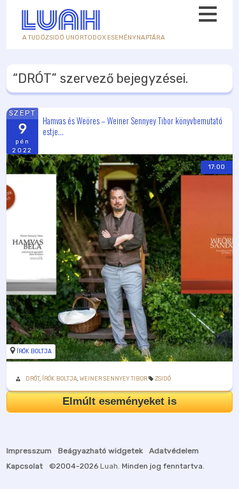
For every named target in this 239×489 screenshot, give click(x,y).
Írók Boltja (34, 351)
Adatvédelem (174, 450)
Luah (109, 466)
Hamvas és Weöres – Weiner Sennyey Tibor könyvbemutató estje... (132, 126)
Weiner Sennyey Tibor (113, 379)
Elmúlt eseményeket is (119, 401)
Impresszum (29, 450)
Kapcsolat (24, 466)
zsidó (163, 379)
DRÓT (32, 379)
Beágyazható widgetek (100, 450)
